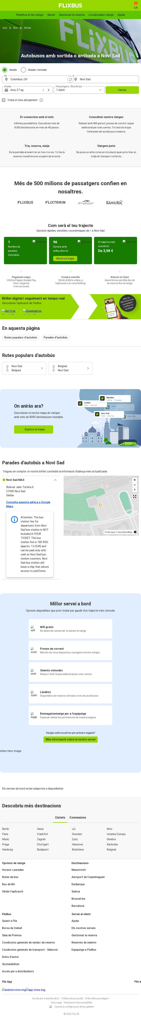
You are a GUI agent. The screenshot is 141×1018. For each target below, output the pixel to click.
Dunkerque (78, 884)
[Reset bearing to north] (134, 489)
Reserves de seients (84, 942)
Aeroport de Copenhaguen (88, 877)
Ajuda (75, 920)
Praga (5, 844)
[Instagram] (136, 990)
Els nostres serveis (84, 928)
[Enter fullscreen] (134, 496)
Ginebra (111, 839)
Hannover (77, 844)
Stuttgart (43, 844)
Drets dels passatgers (97, 998)
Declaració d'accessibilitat (78, 1002)
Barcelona (78, 906)
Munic (5, 839)
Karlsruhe (112, 844)
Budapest (43, 849)
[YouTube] (137, 990)
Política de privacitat (72, 998)
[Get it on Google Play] (14, 990)
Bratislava (78, 849)
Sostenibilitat (10, 964)
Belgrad (111, 849)
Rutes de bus (10, 877)
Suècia (76, 891)
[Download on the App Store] (35, 990)
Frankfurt (42, 834)
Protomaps (110, 531)
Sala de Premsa (11, 935)
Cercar (122, 90)
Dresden (77, 834)
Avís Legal (56, 1002)
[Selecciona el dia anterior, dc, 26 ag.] (43, 90)
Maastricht (79, 869)
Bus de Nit (8, 884)
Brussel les (78, 898)
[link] (70, 418)
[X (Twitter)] (139, 990)
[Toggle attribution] (135, 532)
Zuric (75, 839)
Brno (109, 829)
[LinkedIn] (138, 990)
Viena (40, 829)
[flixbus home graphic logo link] (70, 5)
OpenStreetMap (125, 531)
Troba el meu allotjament (22, 100)
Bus (15, 27)
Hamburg (7, 849)
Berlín (5, 829)
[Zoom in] (134, 479)
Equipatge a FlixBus (84, 949)
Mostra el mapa (65, 258)
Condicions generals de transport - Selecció (30, 949)
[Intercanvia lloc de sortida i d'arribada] (70, 79)
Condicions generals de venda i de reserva (28, 942)
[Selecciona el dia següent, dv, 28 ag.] (48, 90)
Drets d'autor (10, 957)
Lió (73, 829)
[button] (30, 480)
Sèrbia (27, 27)
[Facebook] (134, 990)
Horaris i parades (13, 869)
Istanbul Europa (116, 834)
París (5, 834)
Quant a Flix (9, 920)
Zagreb (41, 839)
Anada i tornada (37, 69)
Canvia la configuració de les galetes (74, 1006)
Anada (13, 69)
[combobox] (39, 79)
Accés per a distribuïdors (18, 971)
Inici (5, 27)
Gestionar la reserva (84, 935)
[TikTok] (140, 990)
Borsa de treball (12, 928)
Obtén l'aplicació (12, 891)
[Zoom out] (134, 484)
